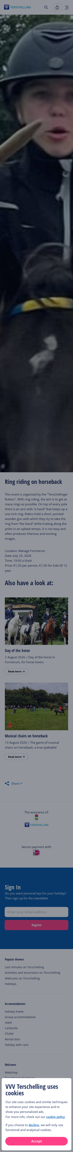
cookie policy (55, 1117)
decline (34, 1125)
